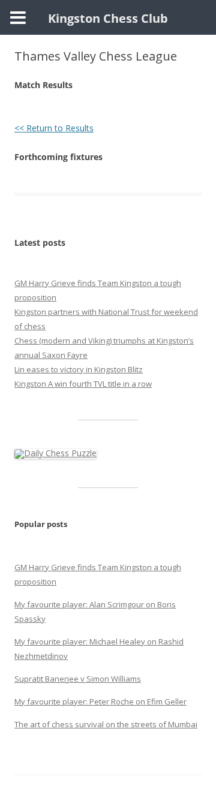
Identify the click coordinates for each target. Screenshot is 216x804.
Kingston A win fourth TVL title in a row (83, 383)
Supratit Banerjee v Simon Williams (77, 678)
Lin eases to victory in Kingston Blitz (78, 369)
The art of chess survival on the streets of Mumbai (105, 724)
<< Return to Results (54, 128)
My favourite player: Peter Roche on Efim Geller (100, 701)
